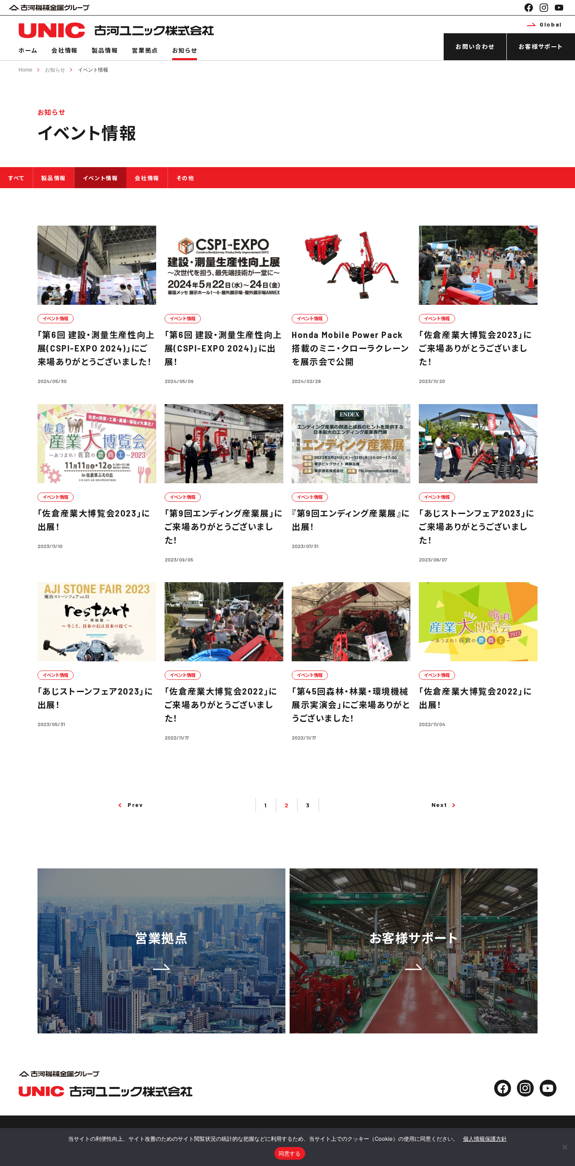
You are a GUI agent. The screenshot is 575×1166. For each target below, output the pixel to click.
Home (25, 70)
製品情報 (105, 50)
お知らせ (184, 50)
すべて (16, 178)
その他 (185, 178)
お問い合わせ (475, 46)
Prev (135, 804)
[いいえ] (564, 1147)
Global (551, 24)
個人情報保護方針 (485, 1138)
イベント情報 (93, 70)
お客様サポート (541, 46)
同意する (290, 1153)
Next (439, 804)
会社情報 (64, 50)
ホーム (28, 50)
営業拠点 (145, 50)
